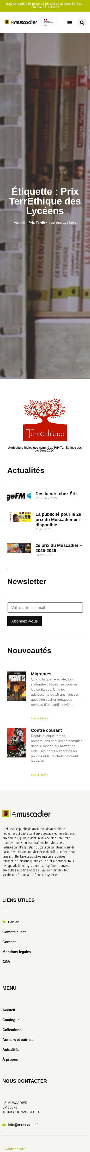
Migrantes (41, 673)
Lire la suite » (39, 718)
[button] (69, 22)
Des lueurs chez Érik (57, 493)
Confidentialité (15, 1149)
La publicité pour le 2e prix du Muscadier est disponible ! (58, 519)
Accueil (19, 223)
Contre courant (46, 730)
